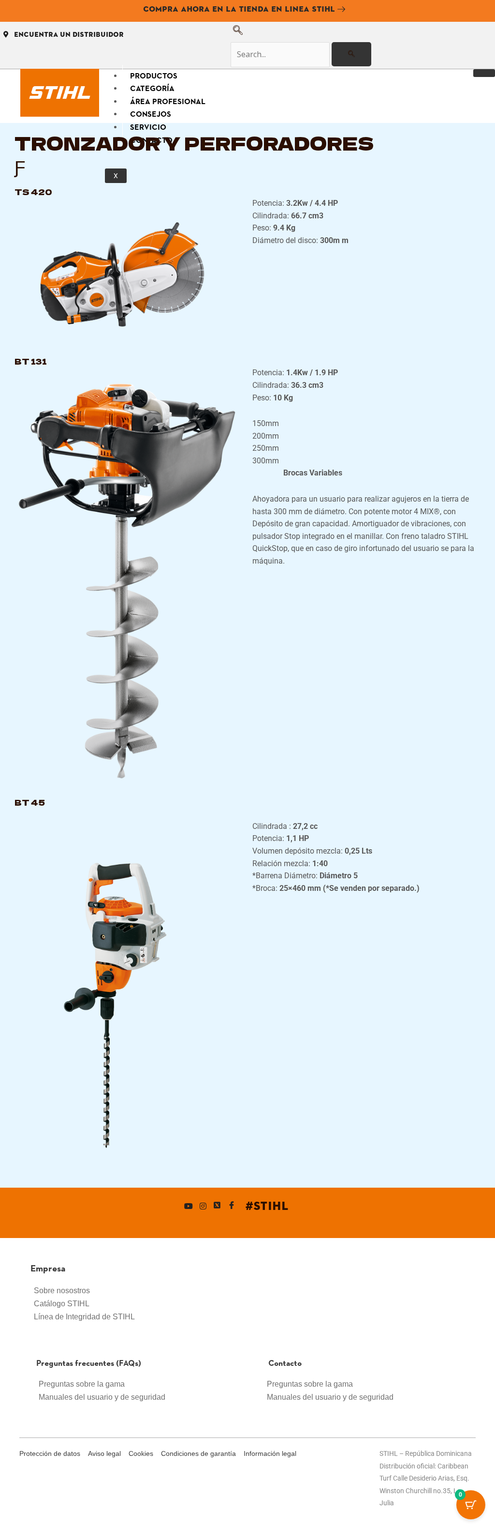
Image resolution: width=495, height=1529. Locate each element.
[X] (217, 1206)
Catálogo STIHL (61, 1304)
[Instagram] (203, 1206)
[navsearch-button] (238, 32)
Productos (153, 75)
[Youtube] (188, 1206)
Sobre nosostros (62, 1290)
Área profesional (167, 101)
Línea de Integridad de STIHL (84, 1317)
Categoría (152, 87)
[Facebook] (231, 1206)
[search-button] (351, 54)
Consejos (150, 113)
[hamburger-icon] (484, 73)
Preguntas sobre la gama (82, 1384)
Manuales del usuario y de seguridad (102, 1397)
